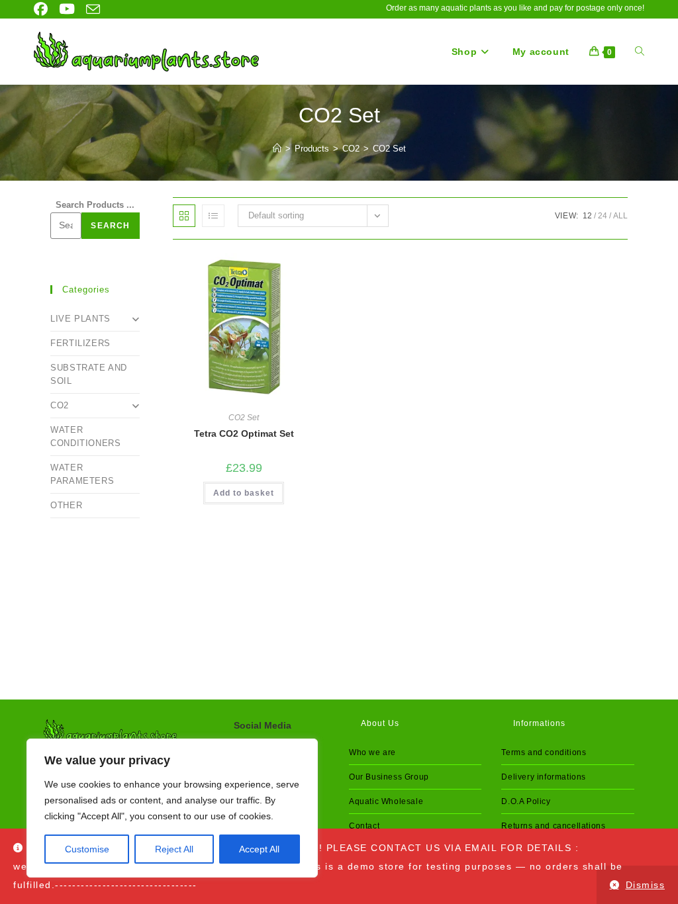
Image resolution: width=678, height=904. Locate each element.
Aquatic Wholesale (386, 801)
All (620, 215)
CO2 (59, 405)
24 (602, 215)
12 (587, 215)
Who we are (372, 752)
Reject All (174, 849)
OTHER (66, 505)
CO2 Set (389, 149)
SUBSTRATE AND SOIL (88, 374)
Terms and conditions (543, 752)
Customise (87, 849)
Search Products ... (95, 205)
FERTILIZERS (80, 343)
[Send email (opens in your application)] (90, 9)
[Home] (277, 149)
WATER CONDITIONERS (85, 436)
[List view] (213, 215)
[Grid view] (184, 215)
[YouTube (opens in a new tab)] (63, 9)
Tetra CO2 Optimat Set (244, 433)
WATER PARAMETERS (82, 474)
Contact (364, 826)
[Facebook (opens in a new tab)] (42, 9)
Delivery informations (543, 777)
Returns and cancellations (553, 826)
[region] (172, 808)
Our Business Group (389, 777)
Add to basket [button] (243, 493)
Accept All (259, 849)
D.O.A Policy (525, 801)
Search (110, 225)
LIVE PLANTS (80, 319)
